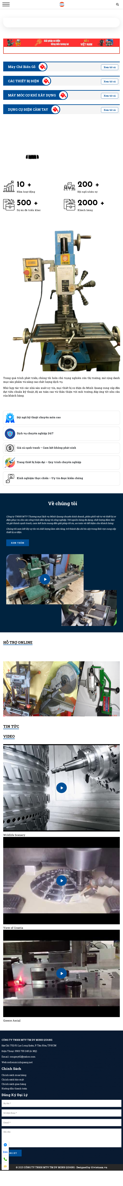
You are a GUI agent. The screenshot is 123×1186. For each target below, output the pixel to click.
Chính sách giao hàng (14, 1084)
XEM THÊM (17, 542)
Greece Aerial (11, 1020)
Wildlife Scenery (14, 835)
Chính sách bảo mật (13, 1079)
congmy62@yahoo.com (23, 1056)
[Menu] (6, 4)
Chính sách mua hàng (14, 1075)
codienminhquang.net (20, 1062)
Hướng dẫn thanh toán (14, 1088)
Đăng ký (11, 1153)
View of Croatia (13, 927)
